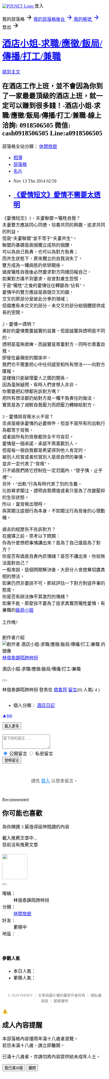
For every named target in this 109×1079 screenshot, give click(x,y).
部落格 (20, 164)
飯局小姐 (25, 610)
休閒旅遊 (48, 146)
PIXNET (26, 995)
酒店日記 (46, 705)
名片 (17, 171)
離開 (32, 1068)
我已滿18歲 (13, 1068)
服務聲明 (61, 1001)
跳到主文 (11, 72)
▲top (7, 715)
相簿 (17, 157)
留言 (72, 689)
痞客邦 (60, 689)
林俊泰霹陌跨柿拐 (20, 657)
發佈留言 (11, 760)
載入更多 (11, 726)
